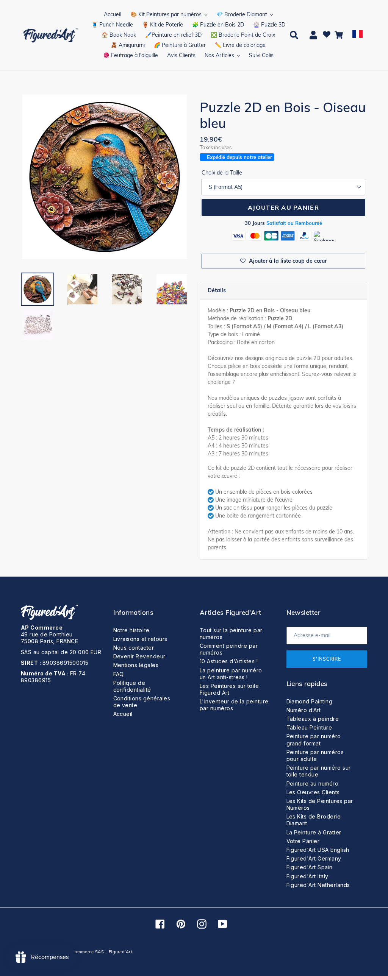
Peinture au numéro (312, 783)
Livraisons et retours (140, 639)
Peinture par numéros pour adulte (315, 755)
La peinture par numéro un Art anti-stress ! (231, 673)
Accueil (123, 714)
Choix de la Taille (222, 172)
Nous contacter (133, 647)
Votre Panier (303, 841)
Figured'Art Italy (307, 876)
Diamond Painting (309, 701)
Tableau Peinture (309, 727)
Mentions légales (136, 665)
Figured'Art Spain (309, 867)
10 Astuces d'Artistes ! (229, 661)
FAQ (118, 674)
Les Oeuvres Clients (313, 792)
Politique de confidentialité (132, 686)
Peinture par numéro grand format (313, 739)
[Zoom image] (104, 177)
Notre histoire (131, 630)
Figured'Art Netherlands (318, 885)
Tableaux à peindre (312, 719)
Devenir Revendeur (139, 656)
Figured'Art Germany (313, 858)
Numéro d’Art (303, 710)
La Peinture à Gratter (313, 832)
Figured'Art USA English (317, 850)
